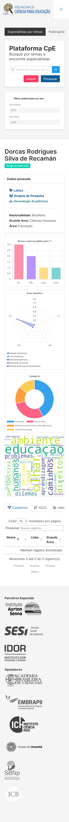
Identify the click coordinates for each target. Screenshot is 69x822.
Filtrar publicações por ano (29, 98)
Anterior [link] (35, 565)
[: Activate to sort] (25, 539)
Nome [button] (11, 537)
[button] (61, 9)
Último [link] (35, 571)
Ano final (14, 116)
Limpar (31, 79)
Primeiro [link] (19, 565)
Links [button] (35, 537)
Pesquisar (50, 79)
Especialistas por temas (25, 32)
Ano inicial (15, 104)
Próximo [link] (50, 565)
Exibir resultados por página (35, 521)
